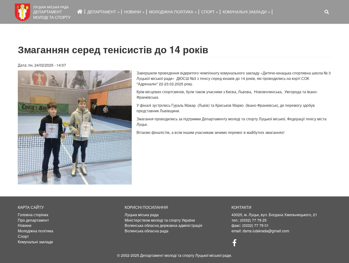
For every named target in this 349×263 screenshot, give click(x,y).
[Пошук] (327, 12)
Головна (80, 11)
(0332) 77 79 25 (253, 220)
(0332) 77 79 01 (255, 225)
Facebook (236, 244)
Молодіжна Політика (171, 12)
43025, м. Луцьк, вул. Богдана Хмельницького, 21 (274, 214)
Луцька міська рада (142, 214)
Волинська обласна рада (146, 231)
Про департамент (33, 220)
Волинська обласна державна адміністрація (163, 225)
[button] (75, 127)
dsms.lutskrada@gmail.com (266, 231)
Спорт (208, 12)
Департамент (102, 12)
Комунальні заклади (245, 12)
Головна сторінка (33, 214)
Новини (133, 12)
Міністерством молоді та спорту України (160, 220)
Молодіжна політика (35, 231)
